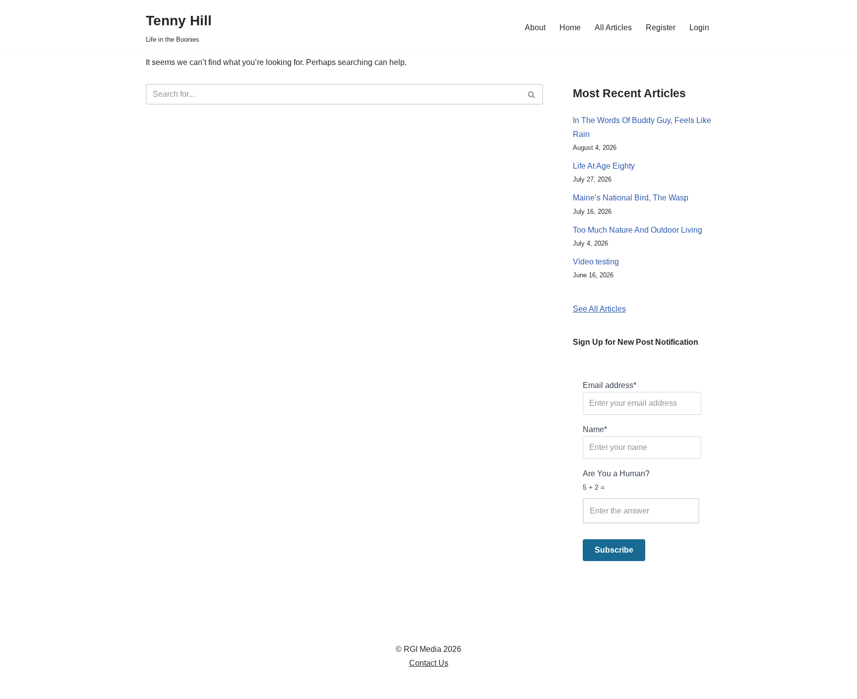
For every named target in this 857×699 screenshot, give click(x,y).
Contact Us (428, 663)
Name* (595, 429)
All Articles (613, 27)
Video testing (596, 261)
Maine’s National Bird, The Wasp (630, 197)
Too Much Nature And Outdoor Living (637, 230)
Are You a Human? (616, 480)
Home (570, 27)
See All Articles (599, 309)
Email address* (609, 385)
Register (660, 27)
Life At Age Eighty (604, 166)
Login (699, 27)
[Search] (532, 94)
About (535, 27)
